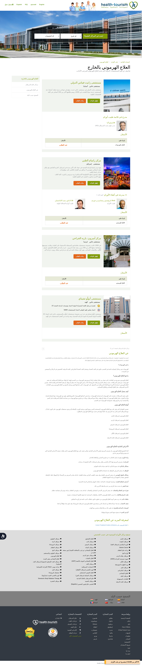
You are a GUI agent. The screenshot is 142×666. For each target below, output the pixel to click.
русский (33, 4)
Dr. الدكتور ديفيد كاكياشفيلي (64, 201)
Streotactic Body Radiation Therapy (48, 578)
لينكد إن (57, 618)
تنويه (129, 648)
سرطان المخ (55, 550)
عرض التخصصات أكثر (75, 636)
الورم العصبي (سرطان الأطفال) (85, 570)
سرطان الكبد (90, 564)
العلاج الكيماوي (89, 539)
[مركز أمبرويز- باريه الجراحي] (117, 251)
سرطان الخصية (89, 581)
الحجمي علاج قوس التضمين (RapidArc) (82, 584)
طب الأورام (114, 62)
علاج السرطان (73, 618)
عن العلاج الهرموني (32, 90)
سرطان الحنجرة (54, 581)
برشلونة (110, 624)
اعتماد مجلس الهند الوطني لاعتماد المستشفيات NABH (79, 310)
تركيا (111, 602)
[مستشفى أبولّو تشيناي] (117, 311)
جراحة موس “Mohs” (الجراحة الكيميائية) (48, 567)
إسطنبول (110, 627)
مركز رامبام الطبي (91, 160)
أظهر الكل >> (99, 195)
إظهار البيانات (94, 101)
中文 (26, 4)
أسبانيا (85, 86)
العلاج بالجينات (90, 558)
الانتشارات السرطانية (88, 567)
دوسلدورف (94, 621)
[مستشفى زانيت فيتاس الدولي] (117, 95)
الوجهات (128, 633)
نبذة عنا (128, 651)
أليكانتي (95, 633)
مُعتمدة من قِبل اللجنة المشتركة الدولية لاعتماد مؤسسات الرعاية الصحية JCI (73, 306)
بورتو (95, 636)
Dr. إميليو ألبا (111, 123)
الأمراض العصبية (72, 630)
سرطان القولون (54, 539)
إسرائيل (89, 164)
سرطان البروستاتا (54, 544)
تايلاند (123, 602)
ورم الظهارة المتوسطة (121, 564)
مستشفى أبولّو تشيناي (89, 298)
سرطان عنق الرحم (88, 555)
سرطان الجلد (124, 576)
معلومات (127, 636)
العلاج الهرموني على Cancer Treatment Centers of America (111, 525)
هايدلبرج (110, 639)
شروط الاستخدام (125, 645)
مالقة (111, 633)
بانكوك (111, 621)
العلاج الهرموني (104, 62)
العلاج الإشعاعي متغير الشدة (51, 559)
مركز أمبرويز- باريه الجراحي (86, 238)
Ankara (95, 624)
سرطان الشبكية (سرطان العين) (85, 575)
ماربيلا (111, 636)
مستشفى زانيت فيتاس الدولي (86, 82)
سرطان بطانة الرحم (122, 556)
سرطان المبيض (89, 544)
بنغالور (111, 618)
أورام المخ (125, 553)
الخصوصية (127, 642)
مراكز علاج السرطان (32, 84)
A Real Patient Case (124, 630)
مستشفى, (96, 164)
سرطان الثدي (124, 539)
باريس (95, 639)
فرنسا (85, 242)
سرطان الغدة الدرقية (122, 582)
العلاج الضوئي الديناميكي (87, 572)
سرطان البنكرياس (123, 570)
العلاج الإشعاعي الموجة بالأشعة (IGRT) (83, 561)
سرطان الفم (124, 567)
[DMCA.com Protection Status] (30, 633)
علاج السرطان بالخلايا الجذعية (85, 578)
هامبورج (95, 618)
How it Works (126, 627)
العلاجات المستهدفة (122, 579)
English (41, 4)
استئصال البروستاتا (54, 572)
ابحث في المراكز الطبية (94, 36)
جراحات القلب (73, 621)
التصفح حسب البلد (32, 95)
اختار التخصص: (103, 32)
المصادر (128, 639)
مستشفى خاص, (94, 86)
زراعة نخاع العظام (123, 550)
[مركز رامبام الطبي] (117, 173)
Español (19, 4)
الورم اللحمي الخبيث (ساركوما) (50, 575)
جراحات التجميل (72, 624)
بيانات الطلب (80, 101)
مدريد (111, 630)
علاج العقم (74, 627)
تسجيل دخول (8, 4)
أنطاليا (95, 627)
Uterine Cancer (123, 547)
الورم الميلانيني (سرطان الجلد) (119, 544)
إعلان (128, 621)
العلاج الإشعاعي (123, 573)
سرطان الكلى (124, 562)
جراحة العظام (73, 633)
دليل (129, 624)
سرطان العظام (55, 547)
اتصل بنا (128, 654)
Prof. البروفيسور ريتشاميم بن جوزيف (103, 201)
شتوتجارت (94, 630)
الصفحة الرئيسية (125, 618)
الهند (86, 302)
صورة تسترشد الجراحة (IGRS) (119, 559)
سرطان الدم (90, 541)
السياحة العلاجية (125, 62)
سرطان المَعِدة (124, 541)
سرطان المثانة (89, 547)
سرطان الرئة (55, 541)
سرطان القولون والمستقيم (51, 553)
